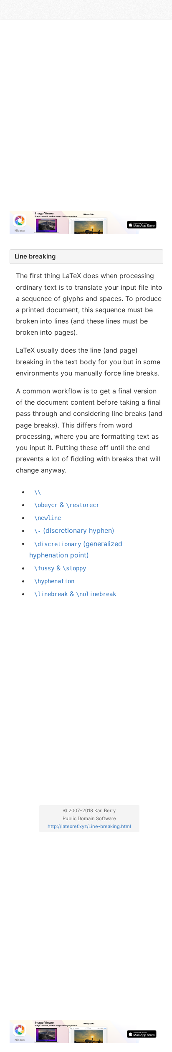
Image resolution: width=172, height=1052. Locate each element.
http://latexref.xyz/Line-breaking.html (89, 826)
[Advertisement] (86, 118)
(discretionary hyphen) (74, 530)
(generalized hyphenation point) (76, 549)
